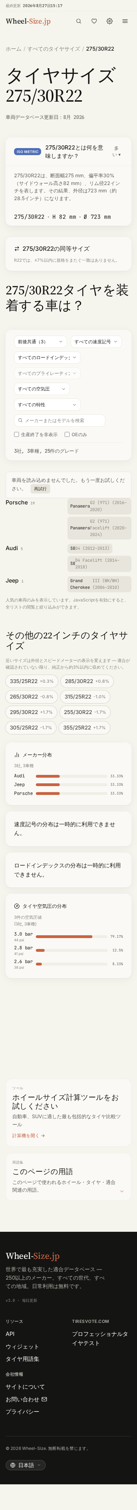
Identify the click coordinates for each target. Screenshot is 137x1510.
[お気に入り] (94, 21)
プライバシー (22, 1411)
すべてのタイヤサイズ (53, 48)
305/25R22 (31, 727)
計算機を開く (26, 1135)
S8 (90, 548)
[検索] (78, 21)
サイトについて (25, 1386)
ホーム (13, 48)
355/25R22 (84, 727)
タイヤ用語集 (22, 1358)
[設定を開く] (109, 21)
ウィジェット (22, 1346)
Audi (12, 548)
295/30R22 (31, 712)
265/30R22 (31, 696)
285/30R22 (87, 681)
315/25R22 (85, 696)
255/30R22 (85, 712)
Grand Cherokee (94, 584)
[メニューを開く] (125, 21)
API (10, 1333)
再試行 (40, 488)
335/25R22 (32, 681)
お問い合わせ (22, 1399)
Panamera (98, 506)
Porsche (17, 502)
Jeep (12, 580)
